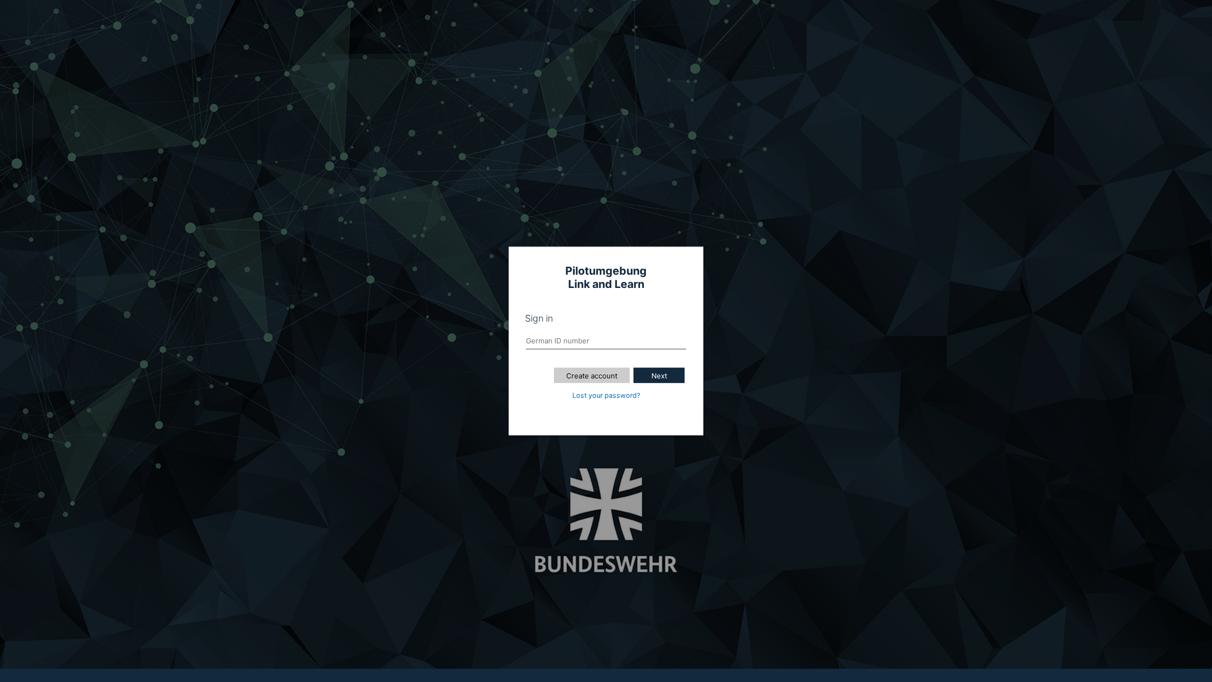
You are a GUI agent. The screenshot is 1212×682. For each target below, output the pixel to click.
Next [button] (659, 375)
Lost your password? (606, 395)
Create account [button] (591, 375)
